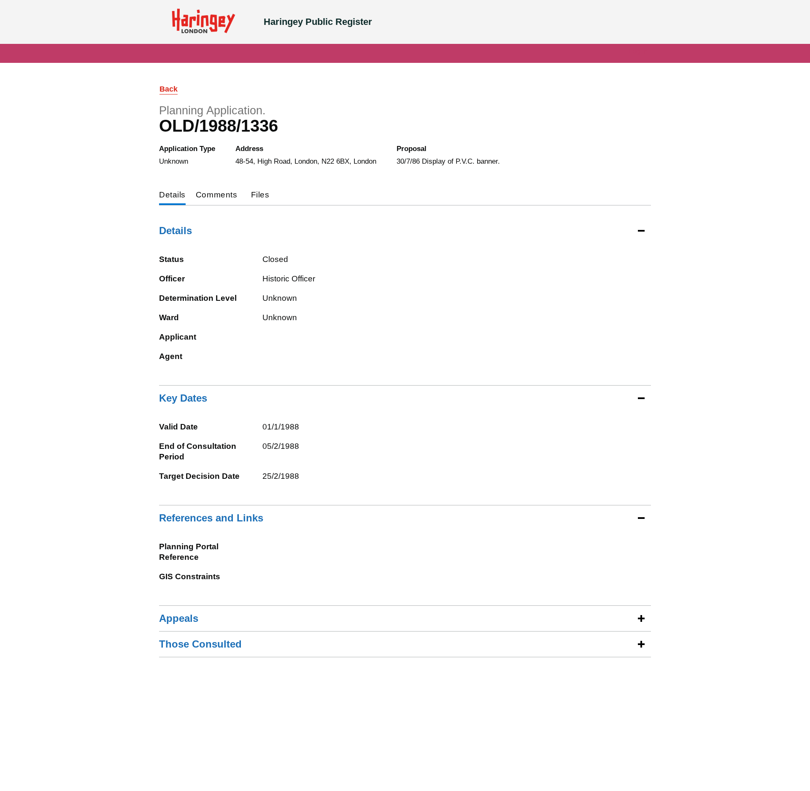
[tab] (172, 195)
